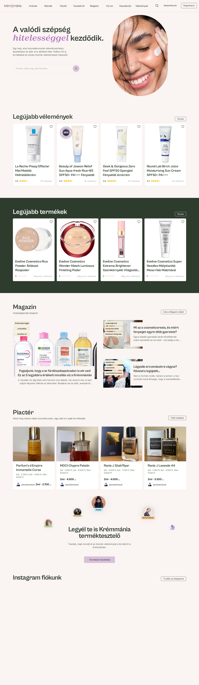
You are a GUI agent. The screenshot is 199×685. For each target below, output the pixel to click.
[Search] (157, 6)
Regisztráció (189, 5)
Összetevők (125, 6)
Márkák (48, 6)
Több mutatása (177, 418)
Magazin (94, 6)
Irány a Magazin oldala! (173, 312)
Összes (180, 119)
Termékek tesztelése (99, 559)
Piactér (63, 6)
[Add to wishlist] (51, 126)
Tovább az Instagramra (173, 579)
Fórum (109, 6)
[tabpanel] (99, 154)
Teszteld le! (79, 6)
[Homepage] (12, 6)
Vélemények (142, 6)
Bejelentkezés (170, 5)
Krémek (33, 6)
